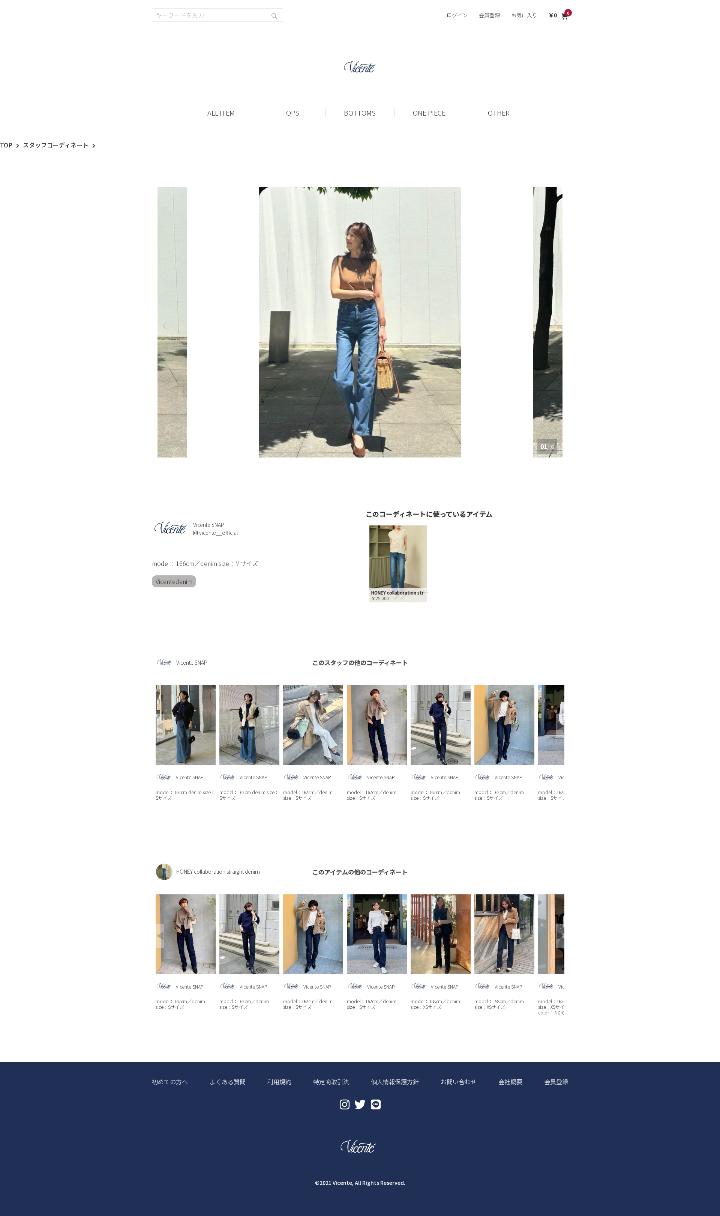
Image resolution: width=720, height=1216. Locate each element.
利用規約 (279, 1081)
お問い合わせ (459, 1081)
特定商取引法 (331, 1081)
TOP (6, 144)
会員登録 (489, 15)
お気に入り (524, 15)
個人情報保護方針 (395, 1081)
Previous (160, 726)
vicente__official (218, 532)
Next (560, 726)
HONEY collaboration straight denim (218, 871)
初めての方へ (170, 1081)
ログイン (457, 15)
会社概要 (510, 1081)
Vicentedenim (174, 581)
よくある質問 (228, 1081)
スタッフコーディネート (55, 144)
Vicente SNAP (191, 662)
